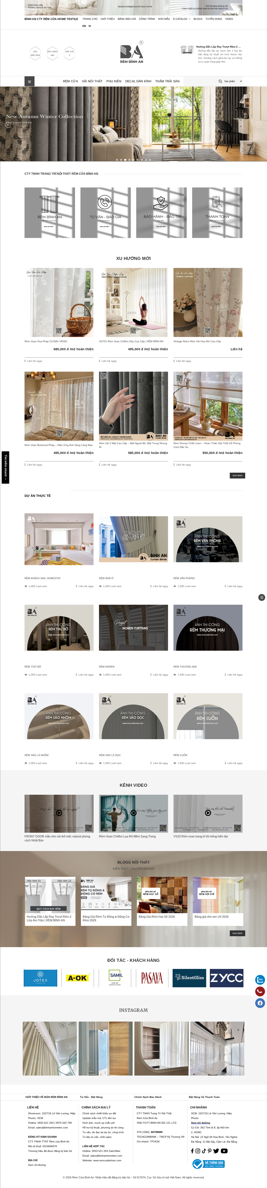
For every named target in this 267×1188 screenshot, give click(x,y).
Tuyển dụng (213, 19)
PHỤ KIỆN (113, 81)
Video (229, 19)
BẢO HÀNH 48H (52, 53)
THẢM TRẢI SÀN (167, 81)
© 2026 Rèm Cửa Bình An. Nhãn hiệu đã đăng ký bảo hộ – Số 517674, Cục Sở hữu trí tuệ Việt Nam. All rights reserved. (133, 1177)
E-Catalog (180, 19)
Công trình (147, 19)
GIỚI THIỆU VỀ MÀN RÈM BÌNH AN (46, 1097)
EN (84, 26)
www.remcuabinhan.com (107, 1160)
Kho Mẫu (164, 19)
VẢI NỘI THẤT (92, 81)
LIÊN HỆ (33, 1107)
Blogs (198, 19)
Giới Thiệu (108, 19)
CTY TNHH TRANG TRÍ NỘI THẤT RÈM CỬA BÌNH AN (61, 173)
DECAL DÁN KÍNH (138, 81)
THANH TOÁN (145, 1107)
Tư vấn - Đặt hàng (91, 1097)
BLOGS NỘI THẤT (133, 862)
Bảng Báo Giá (127, 19)
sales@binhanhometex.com (106, 1155)
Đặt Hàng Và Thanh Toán (204, 1097)
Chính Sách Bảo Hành (148, 1097)
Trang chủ (90, 19)
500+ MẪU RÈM (35, 53)
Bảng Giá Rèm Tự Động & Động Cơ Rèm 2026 (219, 46)
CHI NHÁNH (198, 1107)
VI (89, 26)
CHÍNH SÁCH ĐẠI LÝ (96, 1107)
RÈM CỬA (70, 81)
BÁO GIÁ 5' (69, 53)
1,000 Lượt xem (38, 586)
